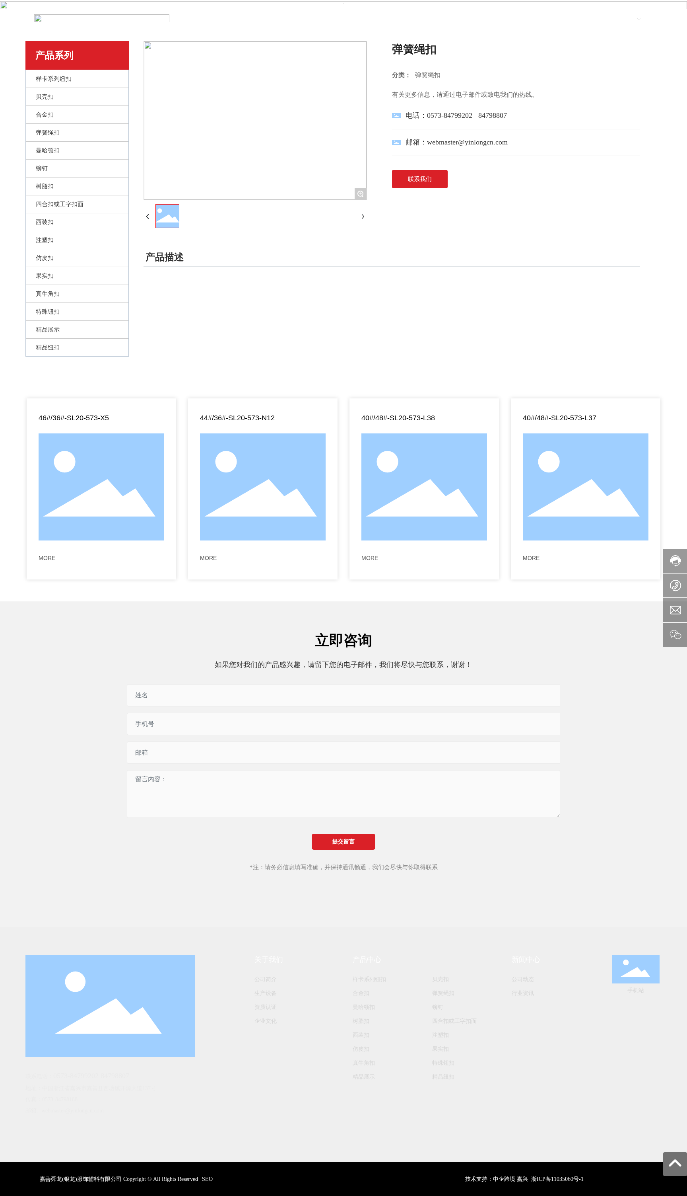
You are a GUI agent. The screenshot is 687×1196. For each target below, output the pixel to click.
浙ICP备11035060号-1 (557, 1179)
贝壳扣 (440, 979)
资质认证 (265, 1007)
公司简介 (265, 979)
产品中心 (367, 960)
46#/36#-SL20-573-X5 (74, 418)
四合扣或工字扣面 (454, 1021)
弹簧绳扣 (443, 993)
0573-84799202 (449, 115)
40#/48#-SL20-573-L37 (559, 418)
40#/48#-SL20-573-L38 (398, 418)
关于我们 (268, 960)
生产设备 (265, 993)
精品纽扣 (443, 1077)
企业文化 (265, 1021)
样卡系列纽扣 (369, 979)
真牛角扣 (364, 1063)
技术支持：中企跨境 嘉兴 (496, 1179)
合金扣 (361, 993)
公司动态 (523, 979)
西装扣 (361, 1035)
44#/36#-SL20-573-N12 (237, 418)
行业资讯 (523, 993)
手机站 (635, 990)
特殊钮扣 (443, 1063)
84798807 (492, 115)
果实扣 (440, 1049)
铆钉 (437, 1007)
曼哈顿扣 (364, 1007)
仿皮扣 (361, 1049)
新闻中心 (526, 960)
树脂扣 (361, 1021)
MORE (47, 558)
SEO (207, 1179)
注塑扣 (440, 1035)
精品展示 (364, 1077)
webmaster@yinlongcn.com (467, 142)
